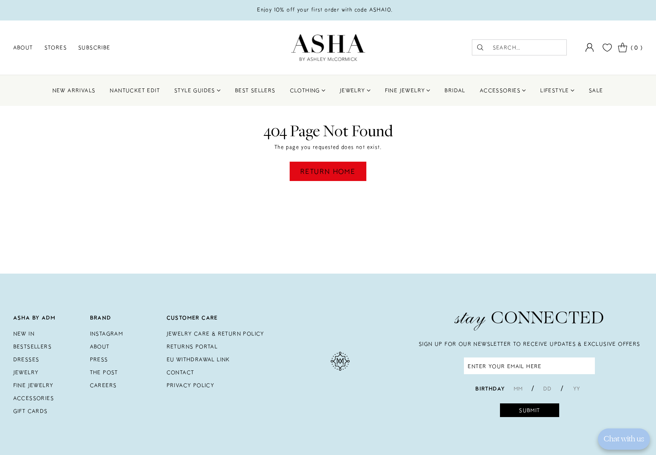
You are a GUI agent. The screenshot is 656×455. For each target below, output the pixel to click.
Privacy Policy (190, 385)
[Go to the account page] (589, 47)
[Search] (480, 47)
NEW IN (24, 334)
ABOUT (100, 346)
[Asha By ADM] (328, 47)
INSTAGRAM (106, 334)
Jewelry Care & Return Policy (215, 334)
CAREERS (103, 385)
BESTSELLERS (32, 346)
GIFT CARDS (30, 411)
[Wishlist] (606, 47)
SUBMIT (529, 410)
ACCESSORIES (33, 398)
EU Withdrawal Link (198, 359)
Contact (180, 372)
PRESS (99, 359)
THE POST (104, 372)
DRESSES (26, 359)
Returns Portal (192, 346)
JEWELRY (26, 372)
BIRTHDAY (490, 389)
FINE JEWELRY (33, 385)
